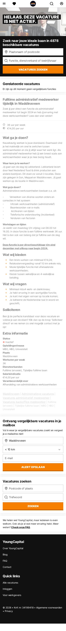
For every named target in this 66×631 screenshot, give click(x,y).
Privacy (9, 611)
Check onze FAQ (20, 527)
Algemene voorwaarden (49, 607)
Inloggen (7, 588)
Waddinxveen (11, 393)
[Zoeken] (53, 4)
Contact (7, 567)
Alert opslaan (33, 467)
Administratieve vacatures (38, 393)
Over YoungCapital (13, 548)
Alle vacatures (10, 582)
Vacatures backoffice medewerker (24, 402)
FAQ (5, 560)
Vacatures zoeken (33, 69)
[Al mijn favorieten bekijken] (14, 4)
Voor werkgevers (12, 595)
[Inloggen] (61, 3)
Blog (5, 554)
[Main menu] (4, 3)
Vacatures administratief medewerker (26, 398)
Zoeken (33, 506)
